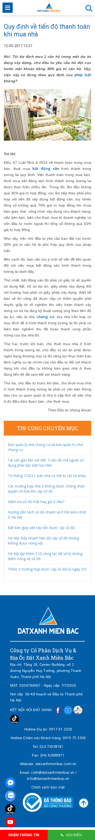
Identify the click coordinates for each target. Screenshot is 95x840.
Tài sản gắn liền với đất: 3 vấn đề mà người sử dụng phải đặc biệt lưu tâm (46, 463)
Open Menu (8, 8)
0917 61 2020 (60, 729)
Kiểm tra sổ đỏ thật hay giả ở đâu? (36, 501)
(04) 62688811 (52, 755)
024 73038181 (51, 746)
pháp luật (82, 74)
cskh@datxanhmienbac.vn (52, 772)
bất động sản (45, 168)
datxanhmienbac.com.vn (55, 763)
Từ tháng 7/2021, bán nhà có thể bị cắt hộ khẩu (47, 475)
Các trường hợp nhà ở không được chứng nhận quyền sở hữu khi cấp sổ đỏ (46, 489)
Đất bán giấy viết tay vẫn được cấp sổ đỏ (41, 527)
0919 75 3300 (74, 737)
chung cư (45, 316)
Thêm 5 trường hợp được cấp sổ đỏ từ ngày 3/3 (47, 569)
